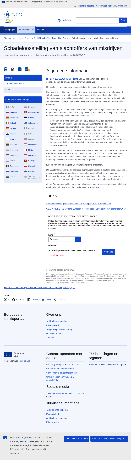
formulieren (95, 187)
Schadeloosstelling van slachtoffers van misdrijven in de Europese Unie (78, 204)
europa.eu (25, 361)
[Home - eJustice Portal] (13, 17)
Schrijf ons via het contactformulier (61, 373)
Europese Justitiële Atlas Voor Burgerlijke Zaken (46, 38)
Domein (52, 246)
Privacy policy (52, 422)
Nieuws (40, 30)
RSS (74, 6)
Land (50, 235)
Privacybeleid (52, 325)
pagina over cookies (25, 441)
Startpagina (10, 30)
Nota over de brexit (54, 333)
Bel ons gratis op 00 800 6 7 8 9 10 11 (63, 365)
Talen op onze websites (57, 410)
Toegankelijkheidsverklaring (59, 329)
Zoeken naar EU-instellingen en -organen (107, 365)
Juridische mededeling (56, 321)
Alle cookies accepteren (77, 438)
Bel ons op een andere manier (60, 369)
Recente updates (86, 6)
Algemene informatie (14, 84)
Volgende (108, 252)
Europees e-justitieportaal (14, 317)
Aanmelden (121, 6)
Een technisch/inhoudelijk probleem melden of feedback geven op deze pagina (39, 288)
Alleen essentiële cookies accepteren (109, 438)
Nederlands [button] (67, 20)
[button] (7, 299)
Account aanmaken (105, 6)
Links (7, 89)
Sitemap (50, 338)
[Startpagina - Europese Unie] (14, 354)
